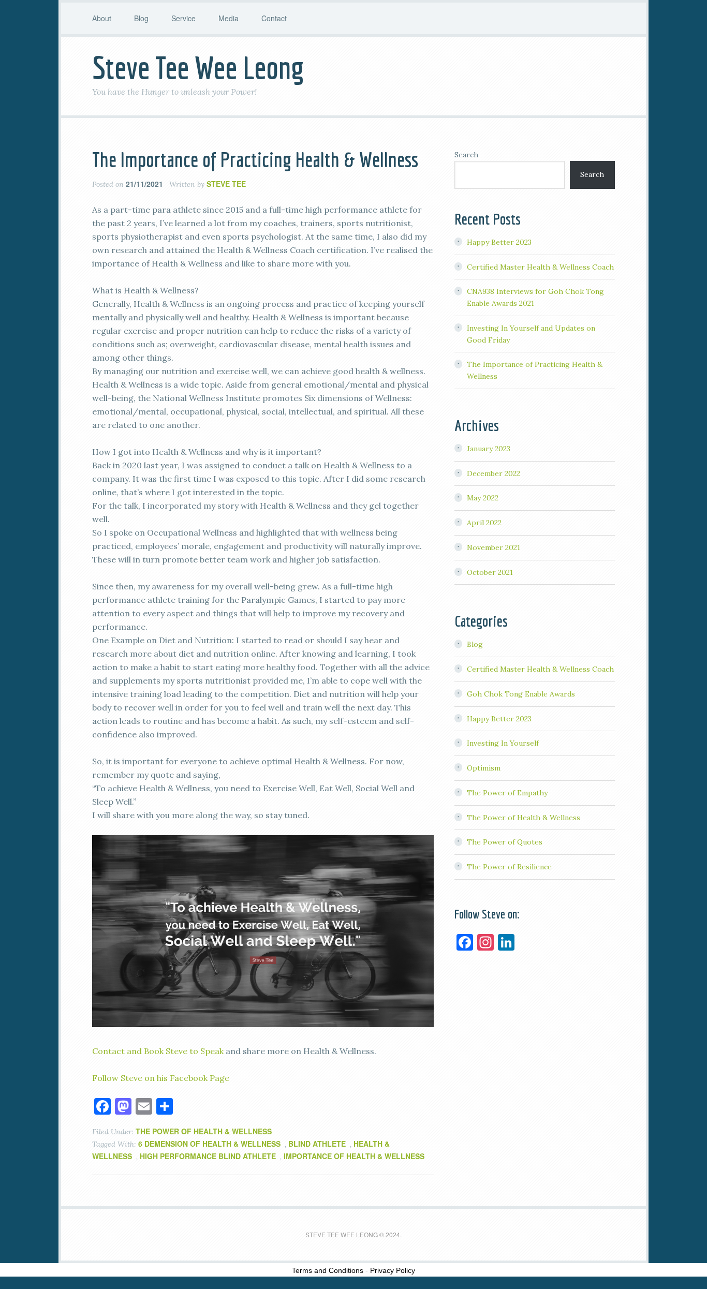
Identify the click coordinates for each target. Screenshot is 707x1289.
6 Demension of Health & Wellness (209, 1143)
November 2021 (493, 547)
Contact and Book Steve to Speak (158, 1051)
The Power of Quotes (504, 842)
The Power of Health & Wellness (204, 1131)
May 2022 (482, 497)
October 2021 (490, 572)
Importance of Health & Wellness (354, 1156)
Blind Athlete (317, 1143)
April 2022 (484, 522)
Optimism (483, 768)
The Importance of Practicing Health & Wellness (255, 159)
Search (466, 154)
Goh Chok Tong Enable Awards (521, 694)
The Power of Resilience (509, 866)
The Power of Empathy (507, 792)
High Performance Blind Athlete (208, 1156)
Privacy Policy (392, 1270)
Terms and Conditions (327, 1270)
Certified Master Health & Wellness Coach (540, 267)
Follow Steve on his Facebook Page (160, 1078)
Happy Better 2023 (499, 242)
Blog (475, 644)
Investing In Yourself (503, 743)
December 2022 (493, 473)
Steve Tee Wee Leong (198, 67)
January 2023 (488, 448)
